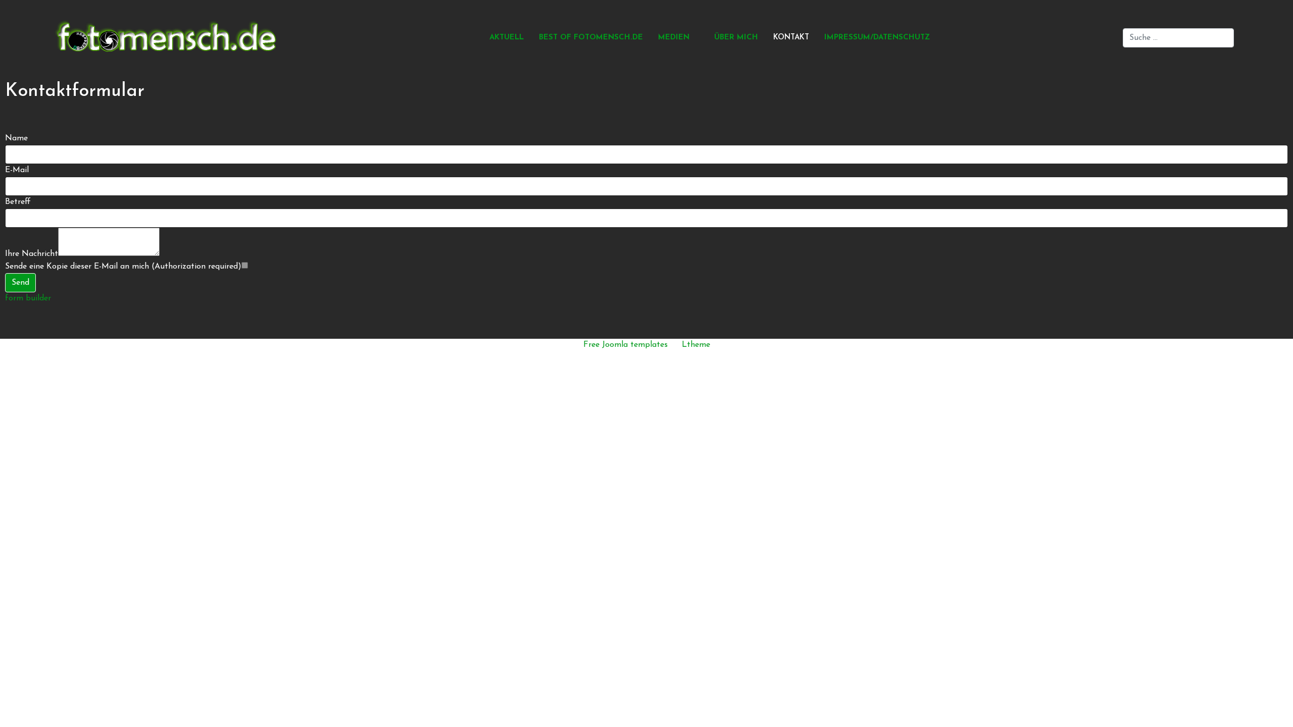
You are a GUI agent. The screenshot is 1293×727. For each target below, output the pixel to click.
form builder (28, 298)
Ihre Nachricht (31, 254)
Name (16, 138)
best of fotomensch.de (591, 37)
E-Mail (17, 170)
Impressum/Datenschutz (877, 37)
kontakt (791, 37)
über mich (736, 37)
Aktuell (506, 37)
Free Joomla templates (625, 345)
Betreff (18, 202)
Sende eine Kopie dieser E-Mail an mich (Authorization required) (123, 267)
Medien (673, 37)
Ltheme (696, 345)
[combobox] (1178, 37)
